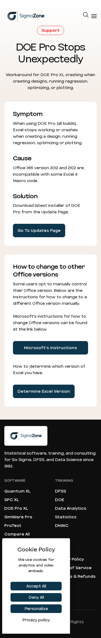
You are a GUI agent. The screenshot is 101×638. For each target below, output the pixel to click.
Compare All (17, 534)
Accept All (36, 586)
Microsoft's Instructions (50, 348)
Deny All (36, 597)
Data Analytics (70, 508)
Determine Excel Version (44, 391)
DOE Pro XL (16, 508)
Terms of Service (73, 568)
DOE (59, 500)
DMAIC (61, 526)
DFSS (60, 491)
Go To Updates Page (39, 230)
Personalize (36, 609)
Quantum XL (17, 491)
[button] (86, 16)
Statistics (65, 517)
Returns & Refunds (75, 576)
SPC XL (11, 500)
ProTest (12, 526)
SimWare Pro (18, 517)
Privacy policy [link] (36, 620)
